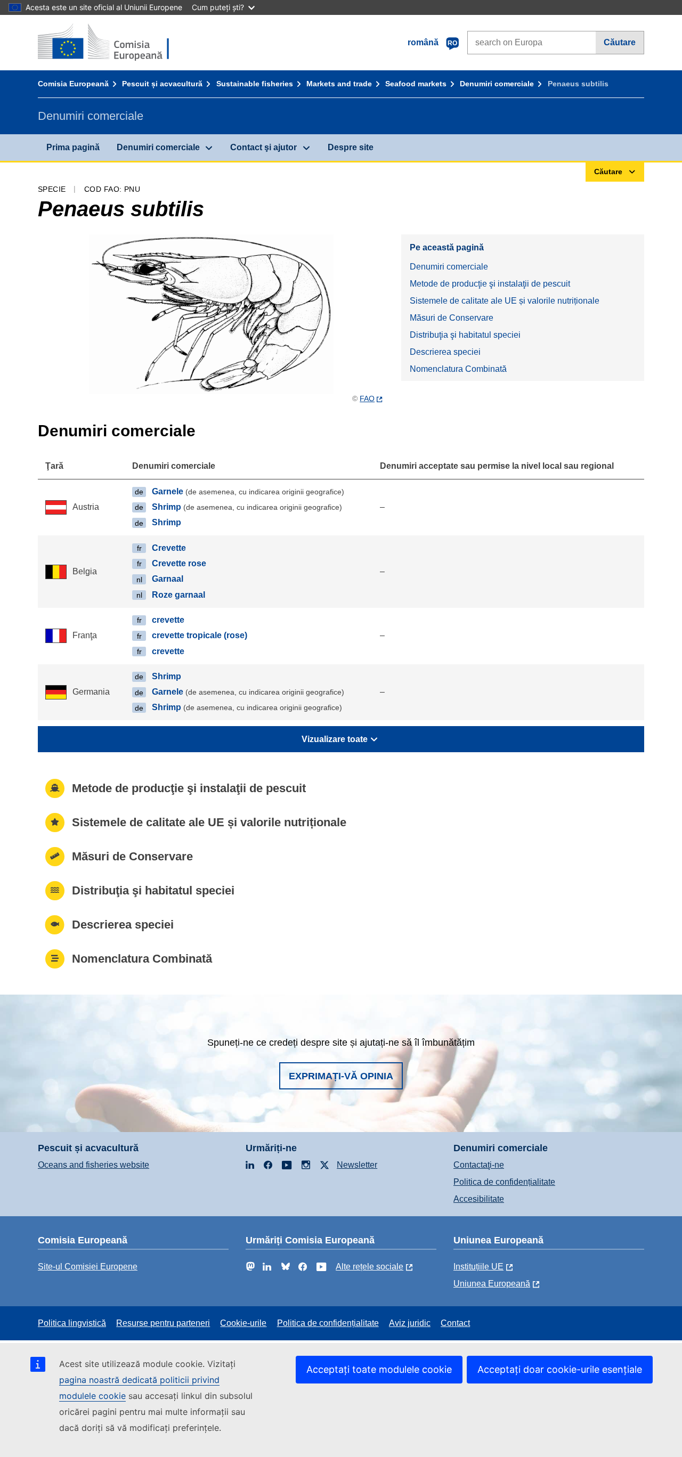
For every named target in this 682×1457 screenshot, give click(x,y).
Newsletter (357, 1164)
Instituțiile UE (478, 1266)
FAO (367, 398)
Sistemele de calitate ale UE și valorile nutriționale (504, 300)
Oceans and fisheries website (93, 1164)
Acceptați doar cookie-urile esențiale (559, 1369)
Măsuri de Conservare (451, 317)
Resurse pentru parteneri (163, 1323)
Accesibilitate (478, 1198)
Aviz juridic (410, 1323)
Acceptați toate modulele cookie (379, 1369)
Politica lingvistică (72, 1323)
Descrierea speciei (445, 351)
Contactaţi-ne (478, 1164)
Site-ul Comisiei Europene (87, 1266)
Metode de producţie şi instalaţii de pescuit (490, 283)
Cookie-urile (243, 1323)
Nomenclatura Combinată (458, 368)
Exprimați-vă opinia (341, 1076)
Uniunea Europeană (491, 1283)
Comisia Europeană (73, 83)
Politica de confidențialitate (504, 1181)
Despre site (351, 147)
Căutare (620, 42)
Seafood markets (415, 83)
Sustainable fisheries (254, 83)
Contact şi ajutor (263, 147)
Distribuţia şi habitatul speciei (465, 334)
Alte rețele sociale (369, 1266)
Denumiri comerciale (497, 83)
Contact (455, 1323)
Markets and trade (339, 83)
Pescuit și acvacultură (162, 83)
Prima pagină (73, 147)
